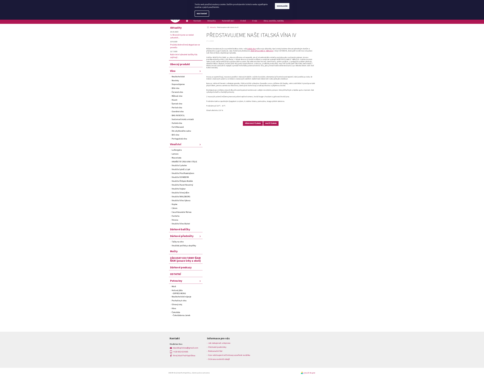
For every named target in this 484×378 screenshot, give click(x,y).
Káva (174, 308)
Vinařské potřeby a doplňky (184, 245)
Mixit (174, 286)
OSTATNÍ (175, 274)
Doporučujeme (178, 84)
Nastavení (202, 13)
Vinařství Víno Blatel (181, 223)
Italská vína (177, 123)
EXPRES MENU (179, 293)
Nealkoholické (178, 76)
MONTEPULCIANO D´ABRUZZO (261, 51)
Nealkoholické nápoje (181, 296)
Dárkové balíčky (180, 229)
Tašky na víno (178, 241)
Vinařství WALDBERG (181, 196)
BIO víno (175, 134)
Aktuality (211, 20)
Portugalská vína (179, 138)
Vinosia (175, 220)
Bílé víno (175, 88)
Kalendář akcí (228, 20)
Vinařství (175, 144)
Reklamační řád (215, 351)
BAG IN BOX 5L (178, 115)
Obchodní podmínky (217, 347)
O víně (243, 20)
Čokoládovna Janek (181, 315)
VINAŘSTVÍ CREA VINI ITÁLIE (184, 161)
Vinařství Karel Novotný (182, 185)
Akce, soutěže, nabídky (274, 20)
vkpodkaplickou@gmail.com (185, 347)
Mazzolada (176, 157)
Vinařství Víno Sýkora (181, 200)
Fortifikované (178, 127)
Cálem (174, 208)
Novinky (175, 80)
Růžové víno (177, 96)
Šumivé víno (177, 103)
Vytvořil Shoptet (309, 373)
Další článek (271, 123)
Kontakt (197, 20)
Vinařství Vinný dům (180, 192)
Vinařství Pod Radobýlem (183, 173)
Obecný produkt (180, 64)
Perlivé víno (177, 107)
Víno (172, 71)
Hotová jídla (177, 290)
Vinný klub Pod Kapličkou (184, 355)
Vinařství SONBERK (180, 177)
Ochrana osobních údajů (219, 359)
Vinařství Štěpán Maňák (182, 181)
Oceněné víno (178, 111)
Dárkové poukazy (181, 267)
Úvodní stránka (187, 20)
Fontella (175, 216)
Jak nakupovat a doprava (219, 343)
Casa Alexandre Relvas (182, 212)
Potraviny (176, 281)
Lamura (175, 154)
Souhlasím (282, 6)
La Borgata (177, 150)
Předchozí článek (253, 123)
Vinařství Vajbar (179, 188)
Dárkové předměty (181, 236)
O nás (254, 20)
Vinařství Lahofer (179, 165)
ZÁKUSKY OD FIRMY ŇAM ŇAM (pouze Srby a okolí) (185, 259)
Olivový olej (177, 304)
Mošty (174, 251)
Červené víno (177, 92)
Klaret (174, 100)
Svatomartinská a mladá (183, 119)
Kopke (174, 204)
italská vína (251, 49)
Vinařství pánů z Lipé (181, 169)
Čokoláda (176, 312)
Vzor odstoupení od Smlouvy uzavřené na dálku (229, 355)
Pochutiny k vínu (179, 300)
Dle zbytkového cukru (181, 131)
